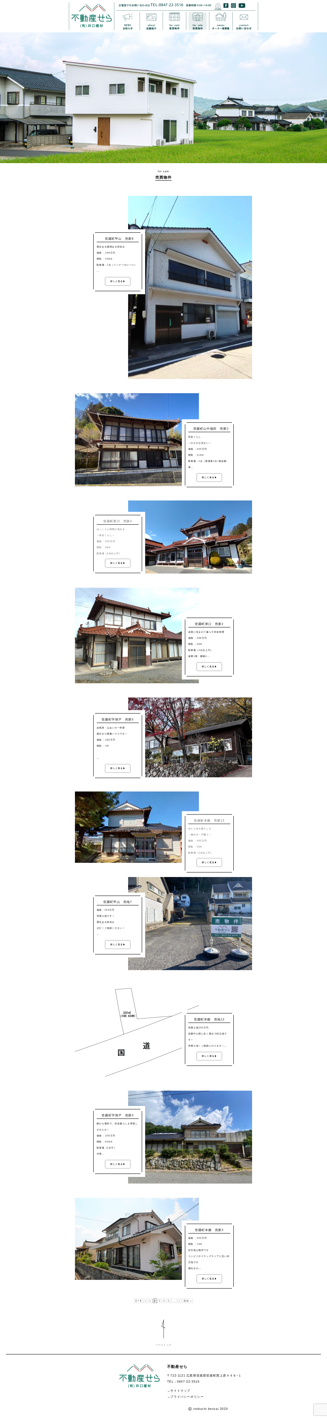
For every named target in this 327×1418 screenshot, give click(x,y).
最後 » (188, 1300)
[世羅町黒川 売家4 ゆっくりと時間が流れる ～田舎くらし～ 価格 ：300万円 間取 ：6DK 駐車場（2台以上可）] (190, 572)
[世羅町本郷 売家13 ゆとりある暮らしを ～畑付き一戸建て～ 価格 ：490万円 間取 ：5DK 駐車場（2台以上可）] (137, 861)
